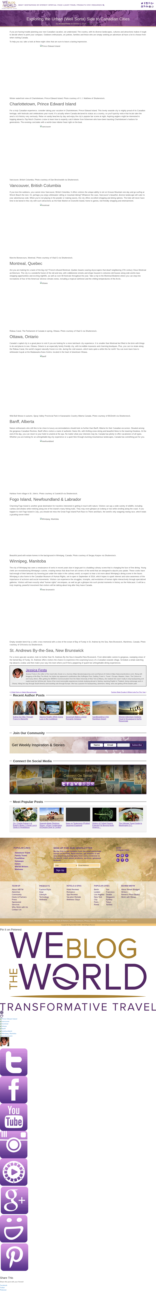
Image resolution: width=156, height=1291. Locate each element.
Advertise (16, 892)
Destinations (30, 5)
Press (14, 899)
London (97, 892)
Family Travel (21, 855)
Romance (71, 892)
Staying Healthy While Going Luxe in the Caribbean (51, 718)
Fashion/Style (45, 889)
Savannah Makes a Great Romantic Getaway (76, 718)
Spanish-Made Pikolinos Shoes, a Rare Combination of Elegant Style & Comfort (51, 825)
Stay (89, 5)
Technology (44, 897)
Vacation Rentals (74, 897)
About (21, 5)
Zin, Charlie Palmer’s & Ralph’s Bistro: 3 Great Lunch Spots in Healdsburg (25, 825)
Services (15, 905)
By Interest (42, 5)
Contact (124, 921)
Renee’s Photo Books (130, 894)
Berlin (96, 889)
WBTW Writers (21, 867)
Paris (96, 902)
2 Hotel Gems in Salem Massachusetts (23, 692)
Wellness (19, 869)
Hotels (18, 864)
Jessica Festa (64, 24)
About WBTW (17, 889)
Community (17, 894)
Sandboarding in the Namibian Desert (100, 718)
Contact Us (16, 910)
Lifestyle (42, 894)
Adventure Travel (22, 853)
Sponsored (16, 902)
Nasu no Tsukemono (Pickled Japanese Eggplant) (78, 824)
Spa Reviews (72, 894)
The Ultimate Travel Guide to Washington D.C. (130, 824)
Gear (41, 892)
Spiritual (52, 5)
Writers (124, 892)
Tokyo (108, 902)
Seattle (109, 894)
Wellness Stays (73, 899)
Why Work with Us (20, 907)
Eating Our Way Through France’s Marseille (23, 718)
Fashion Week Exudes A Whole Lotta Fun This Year (128, 692)
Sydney (109, 899)
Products (81, 5)
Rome (96, 905)
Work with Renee (128, 897)
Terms (93, 921)
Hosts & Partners (19, 897)
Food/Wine (19, 858)
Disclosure (79, 921)
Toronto (109, 905)
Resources (97, 5)
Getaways (19, 861)
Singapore (110, 897)
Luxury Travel (69, 5)
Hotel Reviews (73, 889)
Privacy (87, 921)
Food (60, 5)
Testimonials (101, 921)
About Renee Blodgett (130, 889)
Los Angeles (99, 894)
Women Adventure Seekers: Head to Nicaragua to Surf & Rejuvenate (130, 719)
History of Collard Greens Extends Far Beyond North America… (103, 825)
